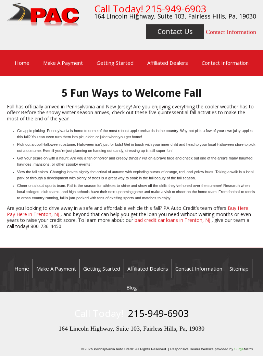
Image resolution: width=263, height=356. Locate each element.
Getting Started (115, 62)
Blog (131, 287)
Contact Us (175, 31)
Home (22, 62)
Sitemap (239, 268)
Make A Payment (63, 62)
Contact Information (231, 31)
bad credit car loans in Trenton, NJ (172, 220)
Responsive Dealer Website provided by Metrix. (212, 349)
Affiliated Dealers (167, 62)
